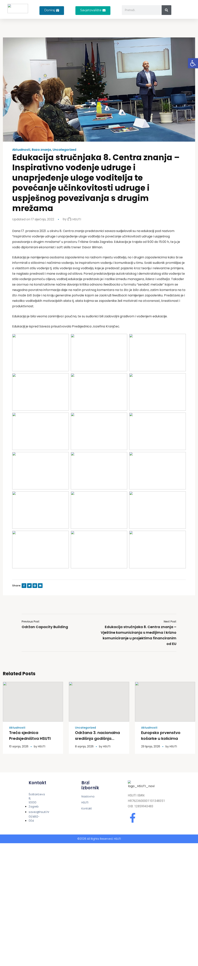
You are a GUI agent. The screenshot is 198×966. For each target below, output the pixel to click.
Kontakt (82, 808)
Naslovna (82, 796)
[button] (92, 10)
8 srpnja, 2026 (84, 746)
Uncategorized (64, 150)
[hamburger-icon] (186, 11)
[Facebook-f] (132, 818)
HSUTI (76, 219)
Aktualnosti (21, 150)
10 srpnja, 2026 (18, 746)
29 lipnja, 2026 (150, 746)
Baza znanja (41, 150)
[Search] (166, 10)
